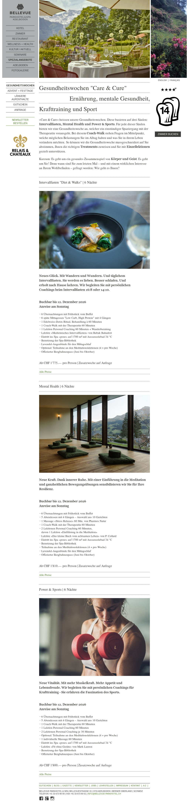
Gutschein (20, 104)
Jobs (93, 786)
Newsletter (81, 786)
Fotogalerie (20, 70)
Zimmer (20, 33)
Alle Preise (45, 371)
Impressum (122, 786)
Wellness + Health (20, 44)
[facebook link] (41, 800)
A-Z (144, 786)
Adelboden (20, 65)
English (162, 80)
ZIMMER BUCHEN (168, 134)
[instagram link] (52, 800)
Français (175, 80)
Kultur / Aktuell (20, 49)
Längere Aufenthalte (20, 98)
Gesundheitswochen (20, 85)
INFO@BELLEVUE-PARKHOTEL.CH (104, 794)
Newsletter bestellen (20, 122)
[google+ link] (47, 800)
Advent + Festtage (20, 90)
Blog (57, 786)
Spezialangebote (20, 60)
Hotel (20, 28)
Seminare (20, 54)
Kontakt (135, 786)
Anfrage (20, 110)
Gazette (67, 786)
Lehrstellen (106, 786)
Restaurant (20, 38)
